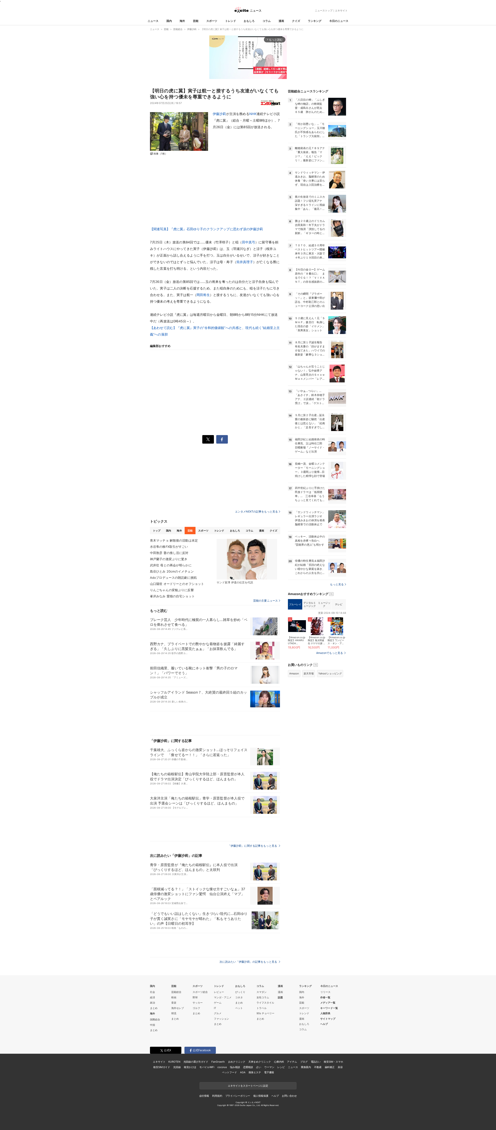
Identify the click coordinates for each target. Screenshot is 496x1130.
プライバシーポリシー (237, 1095)
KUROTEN (174, 1061)
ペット (239, 1008)
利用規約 (217, 1095)
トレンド (230, 20)
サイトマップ (327, 1018)
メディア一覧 (327, 1002)
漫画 (281, 20)
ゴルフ (196, 1008)
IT (215, 1008)
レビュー (219, 991)
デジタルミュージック (309, 604)
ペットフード (229, 1072)
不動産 (318, 1067)
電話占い (316, 1061)
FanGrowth (218, 1061)
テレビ (338, 604)
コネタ (239, 997)
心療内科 (279, 1061)
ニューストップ (323, 10)
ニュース (153, 20)
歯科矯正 (330, 1067)
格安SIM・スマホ (333, 1061)
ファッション (221, 1018)
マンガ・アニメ (223, 997)
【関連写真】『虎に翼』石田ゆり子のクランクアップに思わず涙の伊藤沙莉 (206, 229)
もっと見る (337, 584)
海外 (182, 20)
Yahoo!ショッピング (330, 673)
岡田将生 (203, 295)
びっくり (240, 991)
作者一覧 (325, 997)
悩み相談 (235, 1067)
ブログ (304, 1061)
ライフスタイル (265, 1002)
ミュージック (324, 604)
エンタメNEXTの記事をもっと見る (256, 511)
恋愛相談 (248, 1067)
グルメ (217, 1013)
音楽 (173, 1002)
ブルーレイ (295, 604)
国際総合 (155, 1019)
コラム (267, 20)
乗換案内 (306, 1067)
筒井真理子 (244, 262)
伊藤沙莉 (219, 114)
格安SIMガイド (161, 1067)
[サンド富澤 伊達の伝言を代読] (247, 559)
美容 (340, 1067)
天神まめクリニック (259, 1061)
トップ (156, 530)
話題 (280, 997)
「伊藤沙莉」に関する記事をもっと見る (253, 845)
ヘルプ (324, 1023)
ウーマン (269, 1067)
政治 (152, 1002)
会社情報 (204, 1095)
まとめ (154, 1008)
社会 (152, 991)
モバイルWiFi (206, 1067)
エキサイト (341, 10)
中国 (152, 1024)
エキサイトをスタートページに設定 (248, 1085)
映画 (173, 997)
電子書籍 (269, 1072)
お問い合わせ (289, 1095)
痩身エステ (255, 1072)
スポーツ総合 (200, 991)
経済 (152, 997)
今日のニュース (338, 20)
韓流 (173, 1013)
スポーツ (211, 20)
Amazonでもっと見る (329, 652)
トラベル (262, 1008)
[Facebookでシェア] (222, 439)
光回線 (177, 1067)
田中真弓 (248, 242)
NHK (253, 114)
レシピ (281, 1067)
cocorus (222, 1067)
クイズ (296, 20)
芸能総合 (176, 991)
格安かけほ (190, 1067)
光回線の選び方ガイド (195, 1061)
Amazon (294, 673)
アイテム (292, 1061)
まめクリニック (236, 1061)
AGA (242, 1072)
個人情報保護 (260, 1095)
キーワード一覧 (329, 1008)
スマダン (262, 991)
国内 (169, 20)
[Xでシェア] (208, 439)
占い (258, 1067)
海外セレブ (177, 1008)
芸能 (195, 20)
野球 (195, 997)
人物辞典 (325, 1013)
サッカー (198, 1002)
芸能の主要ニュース (265, 600)
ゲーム (217, 1002)
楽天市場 (309, 673)
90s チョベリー (265, 1013)
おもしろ (249, 20)
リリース (325, 991)
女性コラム (263, 997)
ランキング (314, 20)
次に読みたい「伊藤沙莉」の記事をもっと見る (249, 961)
